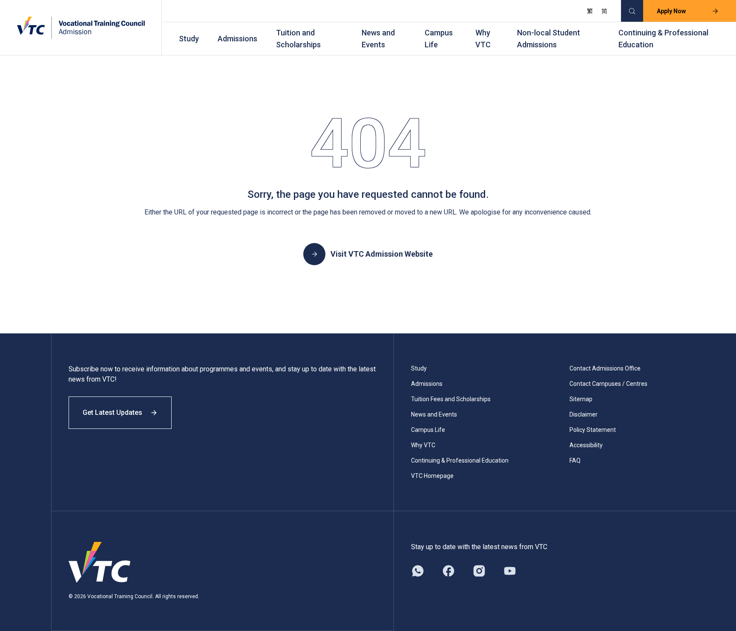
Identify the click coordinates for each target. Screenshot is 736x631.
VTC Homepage (432, 475)
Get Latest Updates (112, 412)
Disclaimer (583, 414)
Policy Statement (592, 429)
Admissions (237, 38)
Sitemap (580, 399)
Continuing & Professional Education (663, 38)
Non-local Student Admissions (548, 38)
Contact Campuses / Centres (608, 383)
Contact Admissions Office (605, 368)
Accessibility (586, 445)
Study (189, 38)
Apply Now (671, 11)
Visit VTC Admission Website (382, 253)
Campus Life (439, 38)
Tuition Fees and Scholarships (451, 399)
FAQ (575, 460)
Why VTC (483, 38)
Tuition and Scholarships (298, 38)
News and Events (378, 38)
